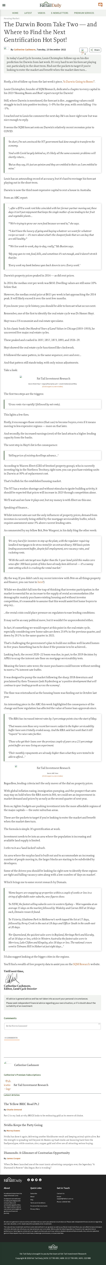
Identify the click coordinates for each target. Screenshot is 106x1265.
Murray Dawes (13, 1130)
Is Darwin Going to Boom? (78, 81)
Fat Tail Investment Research (31, 1085)
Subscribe (33, 1193)
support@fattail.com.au (65, 1199)
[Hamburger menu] (3, 4)
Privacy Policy (35, 1209)
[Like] (83, 54)
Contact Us (60, 1193)
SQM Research (81, 964)
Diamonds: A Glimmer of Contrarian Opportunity (37, 1153)
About (32, 1197)
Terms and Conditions (37, 1203)
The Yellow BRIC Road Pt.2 (21, 1104)
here (40, 582)
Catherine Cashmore (26, 1065)
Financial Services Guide (38, 1206)
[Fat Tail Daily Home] (50, 3)
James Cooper (14, 1158)
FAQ (31, 1200)
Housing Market (11, 18)
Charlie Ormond (14, 1109)
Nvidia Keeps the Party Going (23, 1125)
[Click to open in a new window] (52, 387)
